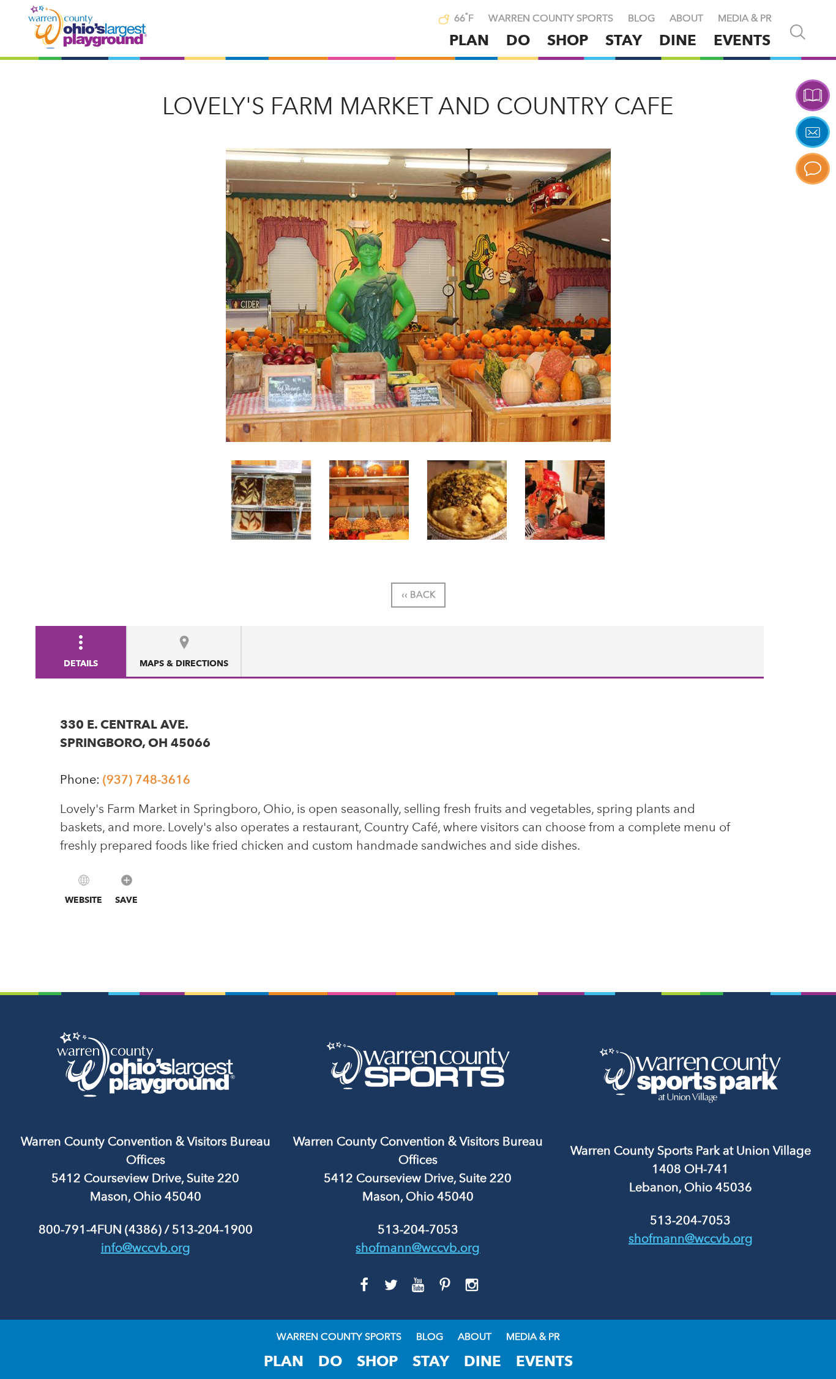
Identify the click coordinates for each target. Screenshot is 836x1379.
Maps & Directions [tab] (184, 663)
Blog (641, 18)
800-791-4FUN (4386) (100, 1229)
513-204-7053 (418, 1229)
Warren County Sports (550, 18)
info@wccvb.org (145, 1247)
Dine (677, 40)
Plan (469, 40)
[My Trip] (418, 19)
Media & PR (745, 18)
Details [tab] (81, 663)
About (686, 18)
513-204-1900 (212, 1229)
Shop (567, 40)
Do (518, 40)
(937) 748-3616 (146, 779)
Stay (623, 40)
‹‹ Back (418, 594)
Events (742, 40)
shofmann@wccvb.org (418, 1247)
